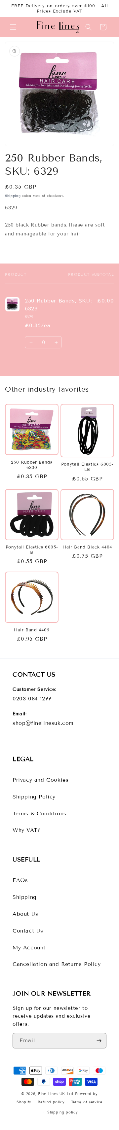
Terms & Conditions (39, 813)
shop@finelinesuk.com (43, 723)
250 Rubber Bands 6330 (31, 465)
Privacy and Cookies (40, 780)
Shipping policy (62, 1112)
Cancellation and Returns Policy (57, 964)
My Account (29, 947)
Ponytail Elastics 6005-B (32, 550)
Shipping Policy (34, 797)
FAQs (20, 880)
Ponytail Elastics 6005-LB (87, 467)
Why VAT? (26, 830)
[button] (13, 27)
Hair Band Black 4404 (87, 547)
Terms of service (86, 1102)
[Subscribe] (99, 1040)
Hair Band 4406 (32, 630)
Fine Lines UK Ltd (55, 1093)
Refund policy (51, 1102)
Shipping (13, 196)
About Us (25, 914)
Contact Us (28, 931)
